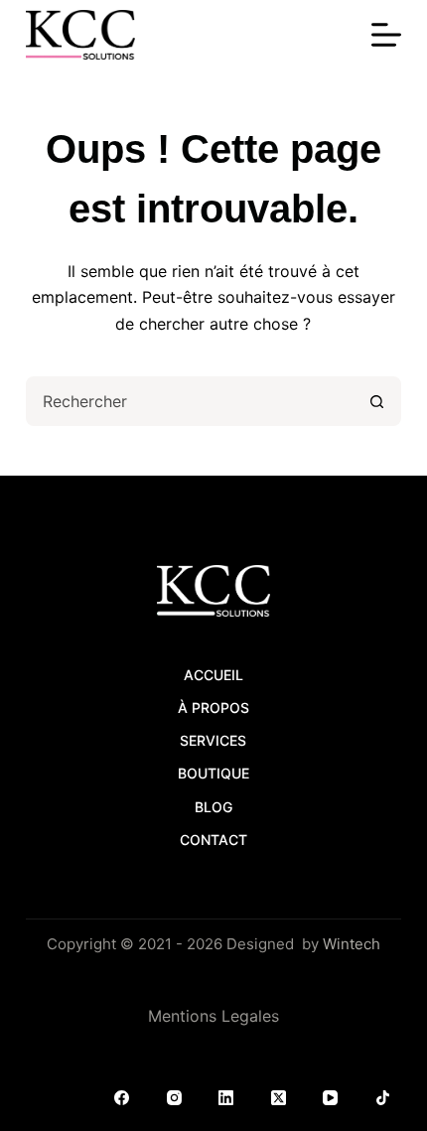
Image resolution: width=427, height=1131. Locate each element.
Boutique (213, 773)
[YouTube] (331, 1098)
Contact (213, 839)
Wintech (351, 943)
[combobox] (191, 401)
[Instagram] (175, 1098)
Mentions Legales (213, 1016)
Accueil (213, 674)
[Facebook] (122, 1098)
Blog (213, 806)
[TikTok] (383, 1098)
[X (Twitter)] (279, 1098)
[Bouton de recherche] (376, 401)
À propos (213, 707)
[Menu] (386, 35)
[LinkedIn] (226, 1098)
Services (213, 740)
